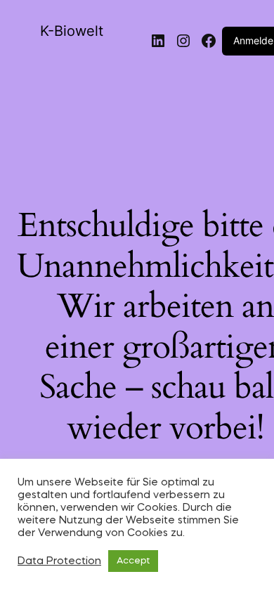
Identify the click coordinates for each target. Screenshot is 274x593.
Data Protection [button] (59, 561)
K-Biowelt (71, 30)
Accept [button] (133, 561)
